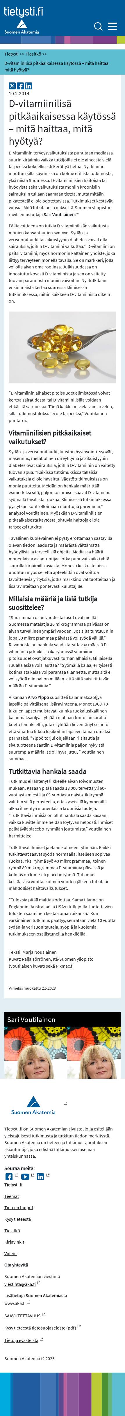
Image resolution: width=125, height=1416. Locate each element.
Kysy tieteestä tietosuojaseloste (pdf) (40, 1328)
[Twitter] (12, 86)
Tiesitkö (33, 54)
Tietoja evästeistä (21, 1340)
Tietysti (11, 54)
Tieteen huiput (18, 1207)
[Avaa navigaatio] (112, 26)
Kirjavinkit (14, 1242)
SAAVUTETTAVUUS (22, 1316)
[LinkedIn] (28, 86)
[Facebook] (20, 86)
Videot (10, 1253)
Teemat (11, 1196)
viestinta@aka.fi (20, 1284)
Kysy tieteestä (17, 1219)
